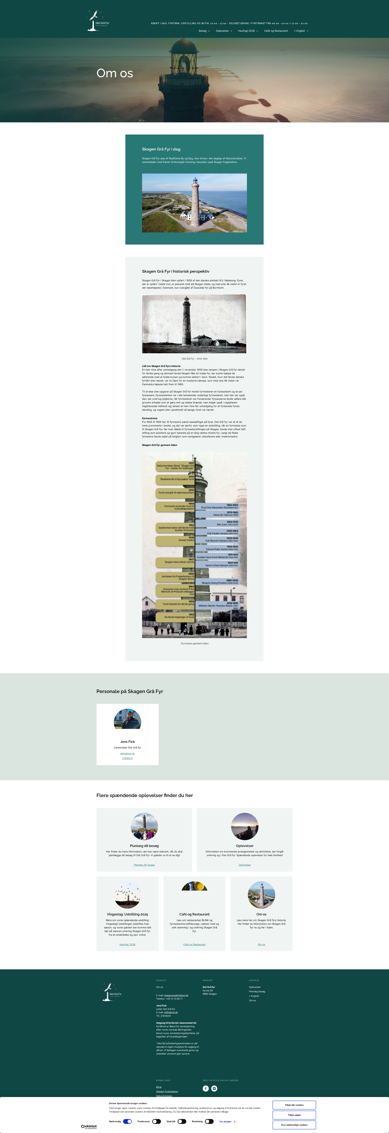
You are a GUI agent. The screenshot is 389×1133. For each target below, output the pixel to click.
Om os (159, 987)
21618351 (127, 758)
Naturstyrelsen (164, 1095)
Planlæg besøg (257, 991)
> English (254, 996)
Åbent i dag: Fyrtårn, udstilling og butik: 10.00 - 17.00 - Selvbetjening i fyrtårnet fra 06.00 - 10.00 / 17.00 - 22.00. (229, 23)
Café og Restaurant (276, 30)
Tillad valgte (294, 1115)
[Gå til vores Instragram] (214, 1088)
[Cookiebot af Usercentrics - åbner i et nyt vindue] (89, 1127)
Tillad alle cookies (294, 1105)
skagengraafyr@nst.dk (176, 995)
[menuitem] (204, 33)
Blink (159, 1087)
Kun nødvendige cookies (294, 1125)
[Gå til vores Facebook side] (206, 1088)
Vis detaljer (225, 1121)
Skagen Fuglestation (167, 1091)
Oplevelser (255, 987)
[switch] (156, 1121)
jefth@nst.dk (127, 753)
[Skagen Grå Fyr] (99, 19)
